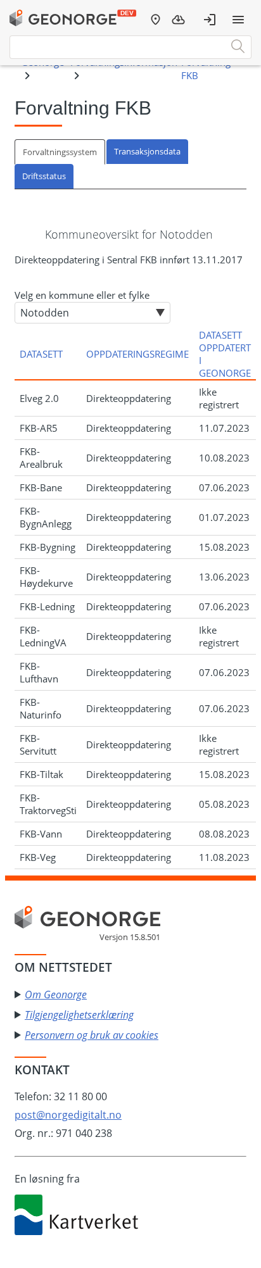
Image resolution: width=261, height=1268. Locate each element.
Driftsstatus (44, 176)
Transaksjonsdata (147, 151)
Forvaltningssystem (60, 152)
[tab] (60, 151)
